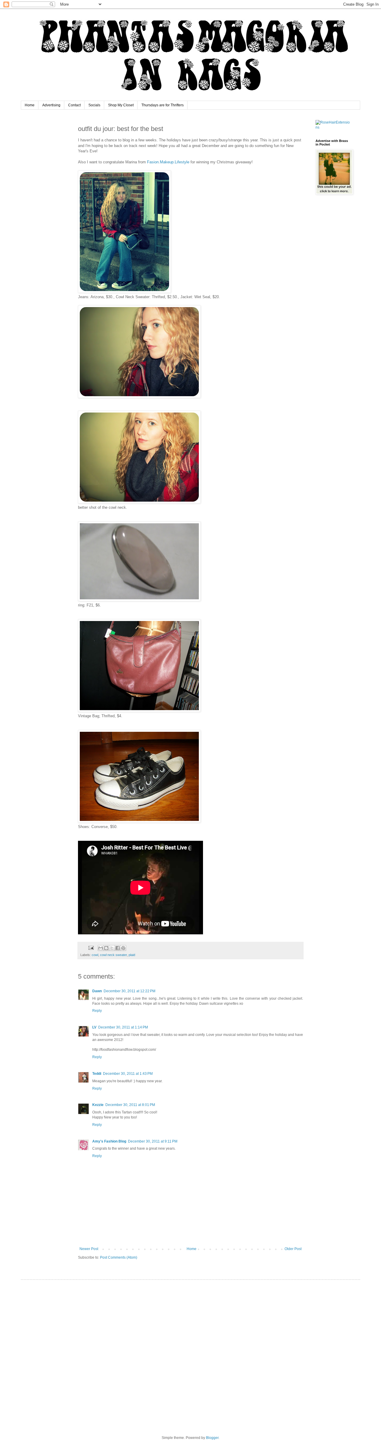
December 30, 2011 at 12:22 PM (129, 991)
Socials (94, 105)
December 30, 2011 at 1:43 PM (128, 1074)
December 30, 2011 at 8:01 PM (130, 1105)
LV (94, 1027)
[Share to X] (112, 948)
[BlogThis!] (106, 948)
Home (30, 105)
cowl (95, 955)
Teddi (96, 1074)
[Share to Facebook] (118, 948)
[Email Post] (91, 947)
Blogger (212, 1438)
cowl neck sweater (113, 955)
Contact (74, 105)
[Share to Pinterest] (123, 948)
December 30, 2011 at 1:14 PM (123, 1027)
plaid (132, 955)
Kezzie (98, 1105)
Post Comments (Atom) (118, 1257)
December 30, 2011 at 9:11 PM (152, 1141)
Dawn (97, 991)
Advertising (51, 105)
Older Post (293, 1249)
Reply (97, 1011)
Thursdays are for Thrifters (162, 105)
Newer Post (88, 1249)
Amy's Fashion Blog (109, 1141)
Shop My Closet (121, 105)
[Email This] (101, 948)
